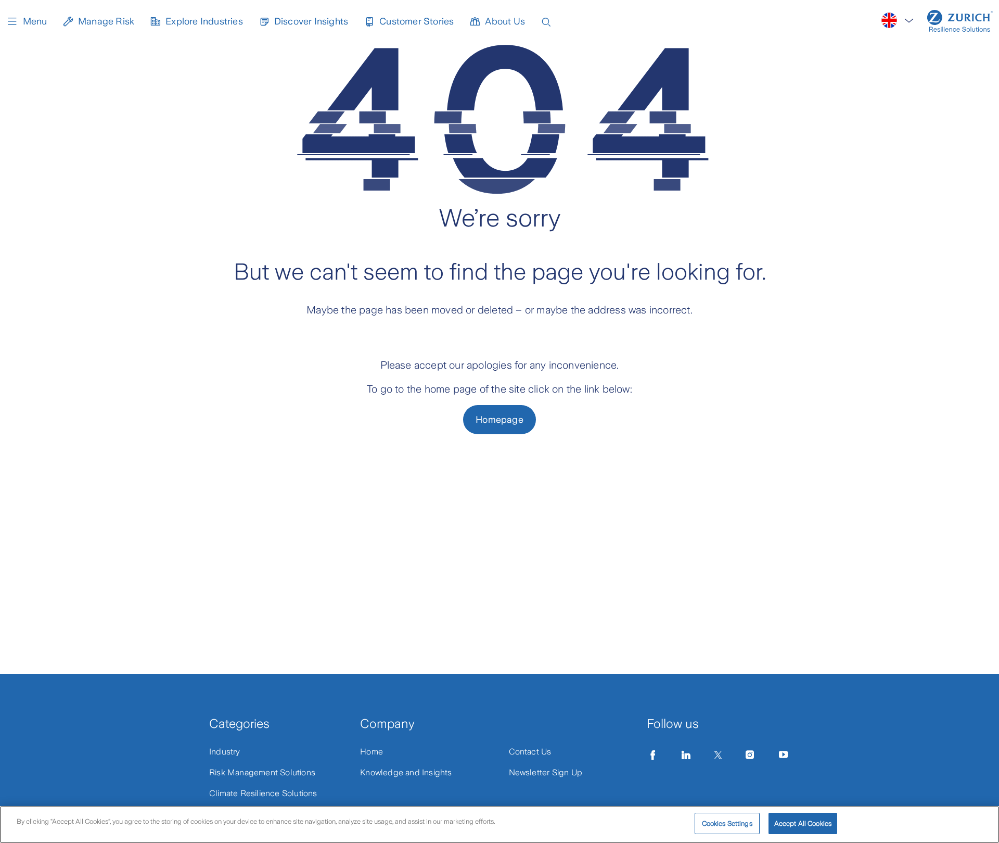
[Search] (546, 21)
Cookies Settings (727, 823)
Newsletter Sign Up (546, 772)
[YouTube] (783, 755)
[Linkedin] (686, 755)
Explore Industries (204, 21)
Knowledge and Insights (406, 772)
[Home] (960, 21)
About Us (505, 21)
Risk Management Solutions (262, 772)
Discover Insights (311, 21)
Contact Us (530, 751)
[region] (499, 824)
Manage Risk (106, 21)
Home (371, 751)
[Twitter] (718, 755)
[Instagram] (750, 755)
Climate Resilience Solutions (263, 793)
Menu (35, 21)
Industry (224, 751)
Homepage (499, 419)
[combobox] (898, 20)
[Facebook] (653, 755)
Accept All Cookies (802, 823)
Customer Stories (416, 21)
